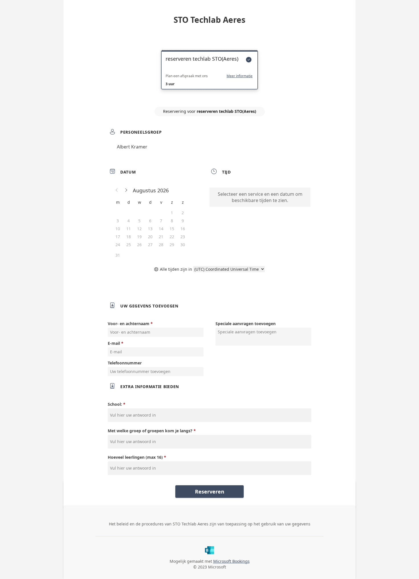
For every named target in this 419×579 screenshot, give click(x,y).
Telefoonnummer (125, 363)
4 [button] (128, 220)
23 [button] (182, 236)
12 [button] (139, 228)
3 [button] (118, 220)
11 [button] (128, 228)
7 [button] (161, 220)
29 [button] (172, 244)
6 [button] (150, 220)
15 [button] (172, 228)
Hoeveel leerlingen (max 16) (135, 457)
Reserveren (209, 491)
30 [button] (182, 244)
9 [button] (183, 220)
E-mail (114, 343)
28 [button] (161, 244)
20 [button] (150, 236)
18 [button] (128, 236)
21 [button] (161, 236)
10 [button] (117, 228)
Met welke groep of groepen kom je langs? (150, 430)
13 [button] (150, 228)
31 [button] (117, 255)
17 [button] (117, 236)
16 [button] (182, 228)
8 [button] (172, 220)
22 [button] (172, 236)
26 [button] (139, 244)
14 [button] (161, 228)
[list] (209, 74)
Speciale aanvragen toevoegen (245, 323)
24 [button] (117, 244)
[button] (116, 190)
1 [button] (172, 212)
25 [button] (128, 244)
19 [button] (139, 236)
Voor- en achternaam (128, 323)
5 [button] (139, 220)
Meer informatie (240, 76)
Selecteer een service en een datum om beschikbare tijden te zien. (260, 197)
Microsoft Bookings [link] (231, 561)
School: (115, 404)
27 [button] (150, 244)
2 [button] (183, 212)
